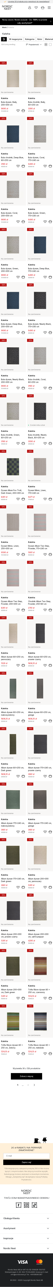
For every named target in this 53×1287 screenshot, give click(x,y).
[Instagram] (26, 1205)
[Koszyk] (42, 7)
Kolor (39, 39)
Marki (4, 27)
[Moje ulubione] (36, 7)
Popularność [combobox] (34, 45)
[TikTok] (34, 1205)
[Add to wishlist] (18, 110)
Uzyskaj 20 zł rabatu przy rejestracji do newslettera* (29, 2)
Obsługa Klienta (11, 1218)
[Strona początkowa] (7, 7)
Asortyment (9, 1228)
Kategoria (29, 39)
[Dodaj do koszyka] (23, 110)
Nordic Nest (9, 1248)
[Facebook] (19, 1205)
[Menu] (49, 7)
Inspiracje (8, 1238)
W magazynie (15, 39)
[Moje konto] (29, 7)
